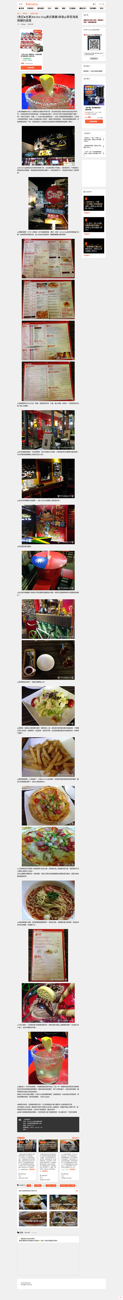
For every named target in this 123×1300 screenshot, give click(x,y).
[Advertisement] (93, 174)
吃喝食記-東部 (34, 13)
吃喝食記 (25, 13)
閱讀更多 (32, 1169)
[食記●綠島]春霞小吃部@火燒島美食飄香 (63, 1222)
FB (28, 1129)
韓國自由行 (21, 1142)
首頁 (18, 13)
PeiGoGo (32, 4)
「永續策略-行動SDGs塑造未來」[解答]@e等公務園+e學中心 (93, 249)
